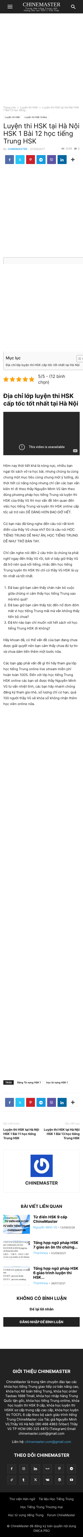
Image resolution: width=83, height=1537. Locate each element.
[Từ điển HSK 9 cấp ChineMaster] (16, 1225)
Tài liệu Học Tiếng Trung (56, 1499)
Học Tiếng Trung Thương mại (41, 1507)
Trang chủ (9, 107)
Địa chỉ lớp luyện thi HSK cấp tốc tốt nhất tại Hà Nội (42, 365)
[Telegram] (41, 159)
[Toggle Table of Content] (78, 358)
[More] (73, 159)
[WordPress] (59, 1480)
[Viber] (51, 159)
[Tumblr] (23, 1480)
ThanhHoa (40, 1253)
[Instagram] (23, 1469)
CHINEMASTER (17, 149)
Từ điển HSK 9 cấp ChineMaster (50, 1219)
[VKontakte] (47, 1480)
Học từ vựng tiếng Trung (26, 1515)
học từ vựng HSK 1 (57, 1082)
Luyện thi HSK (29, 107)
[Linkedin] (62, 159)
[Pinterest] (30, 159)
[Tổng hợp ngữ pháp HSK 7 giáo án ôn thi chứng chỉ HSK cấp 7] (16, 1250)
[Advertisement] (41, 61)
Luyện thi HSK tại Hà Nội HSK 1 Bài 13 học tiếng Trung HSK (62, 1134)
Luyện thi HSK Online (36, 117)
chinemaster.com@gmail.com (48, 1442)
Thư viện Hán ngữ (22, 1499)
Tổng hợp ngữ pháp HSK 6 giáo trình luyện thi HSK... (55, 1273)
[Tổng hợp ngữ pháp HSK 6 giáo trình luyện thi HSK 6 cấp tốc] (16, 1276)
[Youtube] (71, 1480)
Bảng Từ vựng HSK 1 (29, 1082)
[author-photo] (42, 1177)
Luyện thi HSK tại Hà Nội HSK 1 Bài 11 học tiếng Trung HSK (21, 1134)
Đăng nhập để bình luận (41, 1322)
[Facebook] (9, 159)
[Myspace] (47, 1469)
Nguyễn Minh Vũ (45, 1227)
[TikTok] (11, 1480)
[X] (20, 159)
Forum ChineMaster (61, 1515)
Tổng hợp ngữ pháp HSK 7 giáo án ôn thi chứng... (55, 1244)
